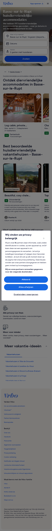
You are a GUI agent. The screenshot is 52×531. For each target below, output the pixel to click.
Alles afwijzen (26, 287)
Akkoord (26, 279)
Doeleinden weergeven (26, 294)
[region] (26, 265)
